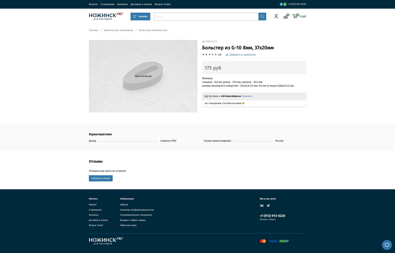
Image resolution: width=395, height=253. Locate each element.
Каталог (93, 4)
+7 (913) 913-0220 (297, 4)
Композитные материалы (118, 30)
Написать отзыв (100, 178)
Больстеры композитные (153, 30)
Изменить (247, 96)
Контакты (122, 4)
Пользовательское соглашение (136, 215)
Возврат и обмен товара (133, 220)
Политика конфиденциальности (137, 210)
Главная (93, 30)
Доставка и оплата (141, 4)
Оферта (124, 204)
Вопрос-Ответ (163, 4)
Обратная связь (128, 225)
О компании (107, 4)
